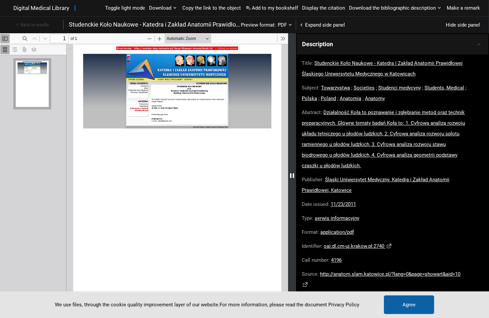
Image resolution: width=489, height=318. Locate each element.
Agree (409, 305)
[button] (392, 44)
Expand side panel (325, 25)
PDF (282, 25)
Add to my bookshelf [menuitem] (275, 8)
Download (160, 8)
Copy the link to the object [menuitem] (211, 8)
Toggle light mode (125, 8)
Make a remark (463, 8)
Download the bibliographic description (392, 8)
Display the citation (323, 8)
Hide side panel (463, 25)
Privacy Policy (343, 305)
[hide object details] (292, 175)
